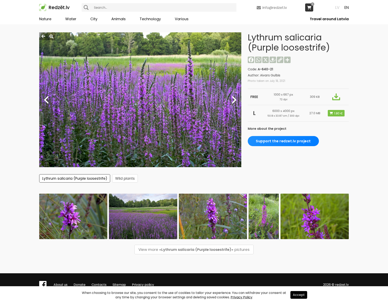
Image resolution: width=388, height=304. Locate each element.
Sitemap (119, 284)
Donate (79, 284)
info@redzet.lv (274, 7)
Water (70, 18)
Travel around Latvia (329, 18)
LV (337, 7)
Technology (150, 18)
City (93, 18)
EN (346, 7)
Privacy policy (143, 284)
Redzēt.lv (59, 7)
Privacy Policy (241, 297)
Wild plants (125, 178)
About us (60, 284)
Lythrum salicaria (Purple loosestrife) (74, 178)
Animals (118, 18)
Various (182, 18)
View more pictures (194, 249)
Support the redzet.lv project (283, 141)
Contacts (99, 284)
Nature (45, 18)
